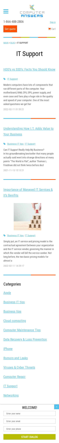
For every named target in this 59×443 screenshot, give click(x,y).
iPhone (7, 349)
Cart (53, 28)
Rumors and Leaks (15, 358)
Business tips (12, 311)
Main (5, 42)
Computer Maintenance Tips (22, 330)
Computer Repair (14, 377)
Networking (11, 395)
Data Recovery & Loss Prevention (25, 339)
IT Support (12, 79)
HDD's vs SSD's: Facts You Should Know (29, 69)
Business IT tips (15, 143)
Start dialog (29, 437)
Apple (7, 293)
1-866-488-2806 (13, 22)
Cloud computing (14, 321)
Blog (12, 42)
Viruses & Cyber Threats (19, 367)
